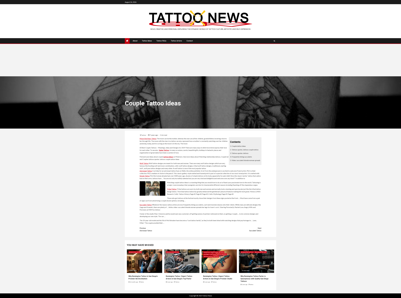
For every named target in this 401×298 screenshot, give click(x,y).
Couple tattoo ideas (239, 146)
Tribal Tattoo (172, 189)
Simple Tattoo (145, 176)
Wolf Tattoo (144, 163)
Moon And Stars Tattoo (148, 139)
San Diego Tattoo (260, 252)
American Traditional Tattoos (214, 252)
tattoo (144, 135)
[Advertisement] (200, 60)
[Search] (274, 41)
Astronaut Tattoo (146, 171)
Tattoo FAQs (161, 41)
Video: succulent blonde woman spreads (246, 160)
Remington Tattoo (135, 252)
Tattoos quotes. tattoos (240, 153)
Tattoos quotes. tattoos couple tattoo (245, 150)
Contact (190, 41)
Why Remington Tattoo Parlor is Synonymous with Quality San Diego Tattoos (254, 278)
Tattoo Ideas (147, 41)
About (135, 41)
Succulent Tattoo (146, 205)
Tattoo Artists (176, 41)
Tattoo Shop (208, 256)
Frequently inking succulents (242, 157)
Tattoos (177, 282)
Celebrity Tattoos (210, 254)
